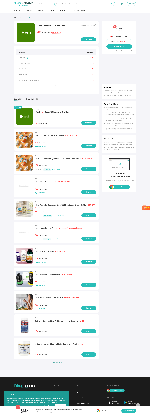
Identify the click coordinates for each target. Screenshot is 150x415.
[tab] (19, 100)
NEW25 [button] (46, 216)
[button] (39, 4)
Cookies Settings (46, 406)
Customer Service (82, 398)
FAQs (78, 392)
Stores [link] (22, 17)
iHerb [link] (29, 17)
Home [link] (16, 17)
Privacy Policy (30, 402)
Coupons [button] (41, 10)
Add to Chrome (129, 411)
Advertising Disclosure (83, 403)
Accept (61, 406)
